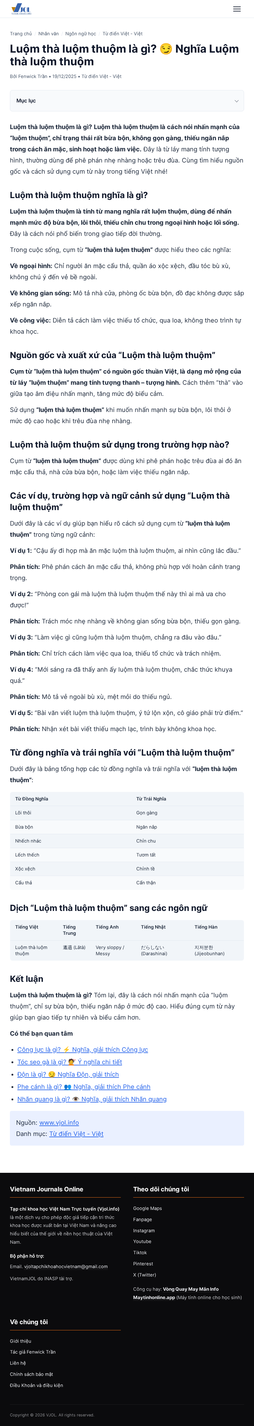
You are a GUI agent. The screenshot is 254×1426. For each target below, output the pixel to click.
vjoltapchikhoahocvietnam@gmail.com (66, 1266)
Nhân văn (48, 34)
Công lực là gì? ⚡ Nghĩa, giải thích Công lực (82, 1049)
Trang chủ (21, 34)
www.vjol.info (59, 1122)
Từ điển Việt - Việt (122, 34)
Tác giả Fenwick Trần (33, 1352)
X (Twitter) (144, 1275)
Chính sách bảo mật (31, 1374)
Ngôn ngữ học (80, 34)
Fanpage (142, 1219)
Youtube (142, 1241)
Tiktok (140, 1252)
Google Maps (147, 1208)
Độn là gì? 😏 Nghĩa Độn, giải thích (68, 1074)
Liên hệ (18, 1363)
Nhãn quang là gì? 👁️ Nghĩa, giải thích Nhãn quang (92, 1099)
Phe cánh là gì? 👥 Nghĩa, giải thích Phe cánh (84, 1086)
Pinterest (143, 1264)
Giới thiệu (20, 1341)
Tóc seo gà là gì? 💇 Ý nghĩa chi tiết (69, 1062)
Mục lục (26, 101)
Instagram (144, 1230)
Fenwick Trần (32, 76)
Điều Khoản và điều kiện (36, 1385)
